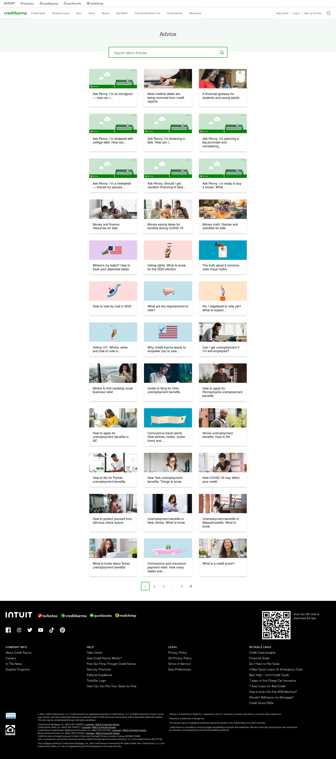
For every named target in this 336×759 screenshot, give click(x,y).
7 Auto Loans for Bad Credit (267, 686)
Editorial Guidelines (99, 675)
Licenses (89, 724)
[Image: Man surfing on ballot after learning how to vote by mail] (113, 291)
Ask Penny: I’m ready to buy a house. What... (221, 185)
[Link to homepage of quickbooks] (72, 3)
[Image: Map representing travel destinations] (168, 418)
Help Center (94, 652)
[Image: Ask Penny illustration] (113, 123)
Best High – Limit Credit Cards (269, 675)
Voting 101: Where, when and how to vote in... (110, 349)
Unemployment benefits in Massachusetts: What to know (220, 522)
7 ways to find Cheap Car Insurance (272, 680)
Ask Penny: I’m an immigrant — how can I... (113, 95)
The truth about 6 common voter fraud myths (220, 267)
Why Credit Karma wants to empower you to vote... (167, 349)
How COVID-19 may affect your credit (220, 479)
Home (91, 13)
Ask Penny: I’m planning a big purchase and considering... (220, 142)
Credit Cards (38, 13)
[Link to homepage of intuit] (9, 3)
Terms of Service (179, 663)
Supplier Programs (18, 669)
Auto (78, 13)
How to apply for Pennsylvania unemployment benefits (222, 392)
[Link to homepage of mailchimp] (95, 3)
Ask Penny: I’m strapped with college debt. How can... (113, 140)
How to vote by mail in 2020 (112, 306)
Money (106, 13)
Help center (282, 13)
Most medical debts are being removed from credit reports (166, 97)
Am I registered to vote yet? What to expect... (221, 308)
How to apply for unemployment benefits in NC (111, 437)
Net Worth (122, 13)
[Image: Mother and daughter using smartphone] (223, 78)
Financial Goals (259, 658)
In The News (14, 663)
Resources (195, 13)
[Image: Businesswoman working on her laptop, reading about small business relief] (113, 373)
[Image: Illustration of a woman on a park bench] (113, 78)
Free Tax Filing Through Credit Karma (111, 663)
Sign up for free (312, 13)
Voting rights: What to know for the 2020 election (167, 267)
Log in (296, 13)
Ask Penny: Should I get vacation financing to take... (167, 185)
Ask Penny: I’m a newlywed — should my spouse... (112, 185)
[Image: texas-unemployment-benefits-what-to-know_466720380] (113, 548)
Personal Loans (60, 13)
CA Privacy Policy (180, 658)
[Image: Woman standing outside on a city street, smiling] (223, 548)
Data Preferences (179, 669)
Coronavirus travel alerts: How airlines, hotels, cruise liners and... (166, 437)
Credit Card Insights (262, 652)
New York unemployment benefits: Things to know (165, 479)
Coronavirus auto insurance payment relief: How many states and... (167, 567)
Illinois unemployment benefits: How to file (217, 435)
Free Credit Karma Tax (147, 13)
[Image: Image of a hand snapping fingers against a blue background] (113, 332)
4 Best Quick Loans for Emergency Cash (276, 669)
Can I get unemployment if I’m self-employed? (220, 349)
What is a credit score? (218, 563)
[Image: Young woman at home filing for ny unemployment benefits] (168, 462)
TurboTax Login (96, 680)
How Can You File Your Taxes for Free (111, 686)
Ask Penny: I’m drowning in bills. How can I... (166, 140)
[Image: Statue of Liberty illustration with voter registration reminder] (223, 291)
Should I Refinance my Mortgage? (271, 697)
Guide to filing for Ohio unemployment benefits (164, 390)
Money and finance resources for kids (106, 226)
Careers (11, 658)
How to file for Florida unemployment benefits (109, 479)
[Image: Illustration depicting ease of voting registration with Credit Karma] (168, 332)
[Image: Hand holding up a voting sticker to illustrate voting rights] (168, 250)
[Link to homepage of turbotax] (27, 3)
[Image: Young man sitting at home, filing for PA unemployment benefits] (223, 373)
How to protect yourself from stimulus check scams (112, 520)
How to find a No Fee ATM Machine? (273, 691)
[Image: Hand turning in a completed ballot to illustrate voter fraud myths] (223, 250)
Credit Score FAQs (261, 703)
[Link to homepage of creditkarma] (48, 3)
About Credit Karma (18, 652)
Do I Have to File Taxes (264, 663)
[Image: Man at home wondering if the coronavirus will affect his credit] (223, 462)
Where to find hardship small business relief (113, 390)
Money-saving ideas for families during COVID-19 (165, 226)
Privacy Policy (177, 652)
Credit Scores (174, 13)
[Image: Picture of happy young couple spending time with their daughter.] (223, 209)
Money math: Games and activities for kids (220, 226)
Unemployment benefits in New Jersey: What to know (166, 520)
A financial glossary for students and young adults (220, 95)
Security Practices (99, 669)
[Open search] (328, 13)
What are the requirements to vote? (168, 308)
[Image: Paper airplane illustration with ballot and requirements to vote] (168, 291)
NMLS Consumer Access (107, 724)
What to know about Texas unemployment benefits (111, 565)
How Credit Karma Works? (104, 658)
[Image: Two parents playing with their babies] (168, 209)
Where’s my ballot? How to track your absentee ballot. (111, 267)
